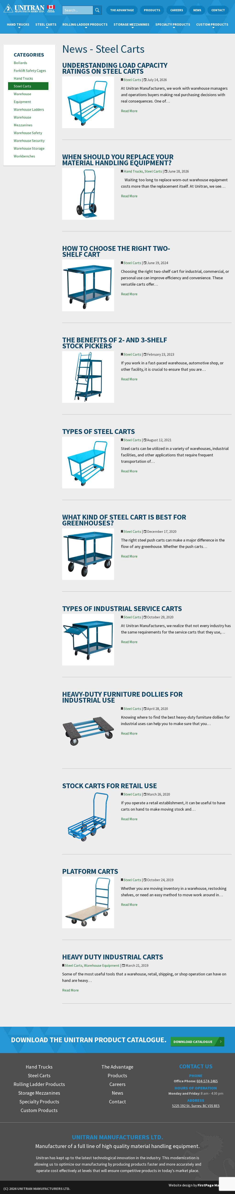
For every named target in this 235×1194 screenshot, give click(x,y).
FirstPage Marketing (215, 1185)
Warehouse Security (29, 140)
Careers (176, 10)
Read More (129, 110)
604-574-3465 (207, 1081)
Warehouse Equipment (22, 98)
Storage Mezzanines (131, 24)
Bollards (20, 62)
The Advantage (122, 10)
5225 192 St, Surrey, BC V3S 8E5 (196, 1105)
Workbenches (24, 156)
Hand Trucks (18, 24)
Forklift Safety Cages (30, 70)
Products (152, 10)
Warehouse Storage (29, 148)
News (197, 10)
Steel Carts (45, 24)
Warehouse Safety (28, 132)
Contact (218, 10)
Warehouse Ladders (29, 109)
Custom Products (212, 24)
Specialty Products (172, 24)
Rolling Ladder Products (85, 24)
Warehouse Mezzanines (23, 121)
